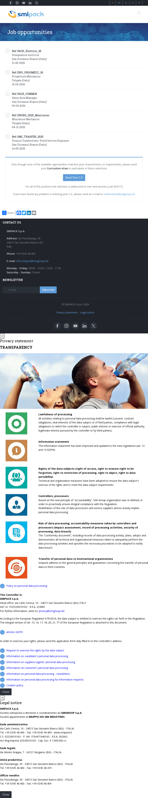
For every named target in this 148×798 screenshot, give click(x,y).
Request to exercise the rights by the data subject (35, 650)
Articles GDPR (14, 632)
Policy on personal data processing (26, 585)
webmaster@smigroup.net (119, 194)
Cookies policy (14, 685)
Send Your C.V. (74, 177)
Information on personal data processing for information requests (45, 679)
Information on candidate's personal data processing (37, 656)
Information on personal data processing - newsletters (38, 673)
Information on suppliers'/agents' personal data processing (40, 662)
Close (5, 691)
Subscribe (48, 289)
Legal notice (87, 312)
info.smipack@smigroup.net (32, 261)
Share (10, 212)
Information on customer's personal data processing (37, 668)
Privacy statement (67, 312)
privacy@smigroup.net (52, 611)
